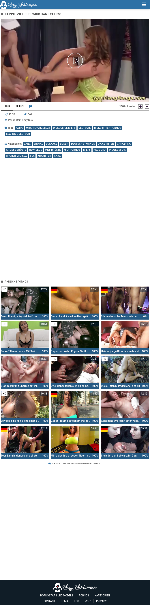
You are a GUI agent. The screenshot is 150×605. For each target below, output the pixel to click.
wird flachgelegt (38, 127)
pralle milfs (117, 149)
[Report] (30, 106)
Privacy (101, 601)
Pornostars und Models (56, 595)
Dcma (64, 601)
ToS (76, 601)
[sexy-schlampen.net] (18, 4)
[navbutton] (144, 4)
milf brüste (53, 149)
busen (64, 143)
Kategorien (102, 595)
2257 (88, 601)
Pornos (84, 595)
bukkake (51, 143)
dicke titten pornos (107, 127)
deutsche (84, 127)
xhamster (44, 155)
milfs (87, 149)
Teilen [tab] (20, 106)
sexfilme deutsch (18, 133)
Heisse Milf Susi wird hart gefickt (82, 463)
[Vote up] (140, 106)
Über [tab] (7, 106)
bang (27, 143)
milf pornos (72, 149)
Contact (49, 601)
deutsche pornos (83, 143)
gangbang (124, 143)
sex (32, 155)
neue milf (99, 149)
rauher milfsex (16, 155)
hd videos (35, 149)
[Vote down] (147, 106)
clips (19, 127)
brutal (38, 143)
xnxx (57, 155)
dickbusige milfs (64, 127)
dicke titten (106, 143)
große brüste (16, 149)
